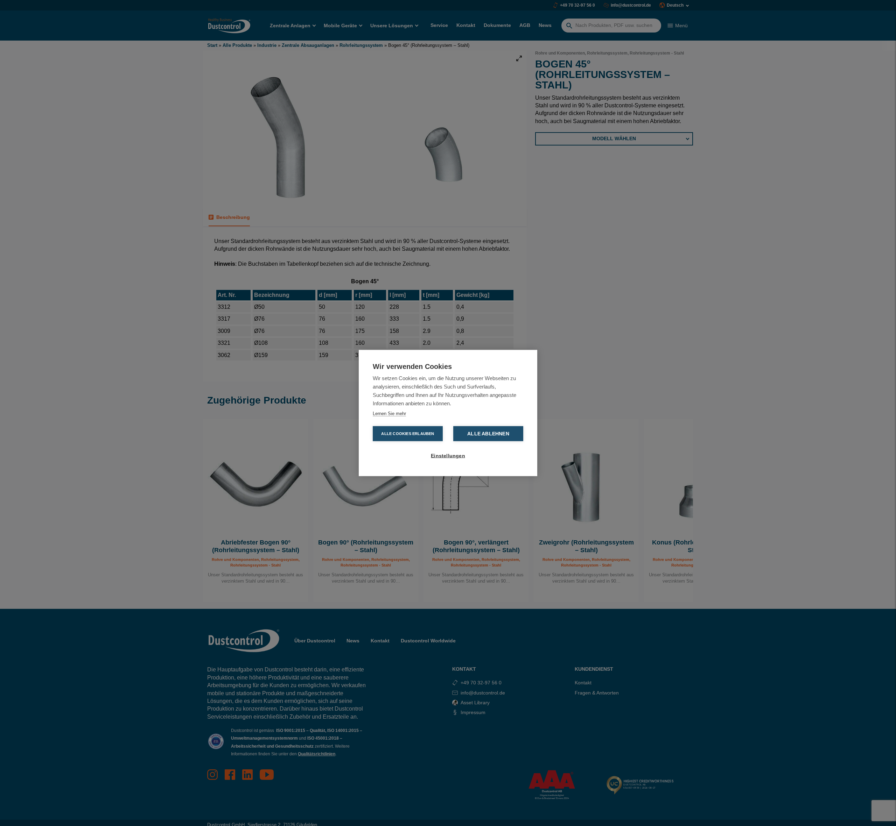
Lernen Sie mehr (389, 413)
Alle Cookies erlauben (407, 434)
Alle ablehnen (488, 433)
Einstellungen (448, 455)
